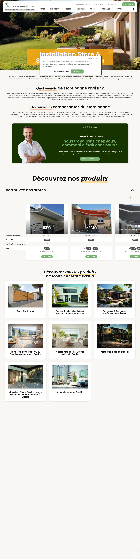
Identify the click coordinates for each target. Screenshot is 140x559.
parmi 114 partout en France (20, 9)
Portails (106, 9)
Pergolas (54, 9)
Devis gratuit (128, 4)
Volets (68, 9)
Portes (93, 9)
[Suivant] (133, 197)
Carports (120, 9)
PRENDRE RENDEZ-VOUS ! (89, 159)
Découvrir (47, 257)
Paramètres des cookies (62, 71)
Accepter (77, 71)
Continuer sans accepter (94, 58)
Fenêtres (80, 9)
